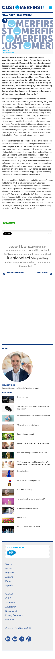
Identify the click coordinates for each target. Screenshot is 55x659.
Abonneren (10, 603)
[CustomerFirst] (23, 7)
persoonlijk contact (21, 246)
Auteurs (9, 577)
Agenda (9, 586)
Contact (9, 594)
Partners (9, 581)
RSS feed (9, 620)
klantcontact (34, 254)
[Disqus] (27, 310)
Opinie (8, 564)
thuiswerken (39, 246)
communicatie (43, 262)
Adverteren (10, 607)
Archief (8, 568)
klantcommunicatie (16, 250)
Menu (49, 7)
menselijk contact (38, 250)
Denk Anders (42, 272)
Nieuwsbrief (11, 611)
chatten (31, 262)
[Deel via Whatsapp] (27, 223)
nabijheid (46, 254)
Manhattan (39, 257)
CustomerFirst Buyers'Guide (18, 628)
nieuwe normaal (18, 254)
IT (34, 265)
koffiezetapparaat (16, 262)
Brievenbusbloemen (15, 272)
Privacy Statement (14, 615)
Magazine (10, 573)
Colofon (9, 598)
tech (7, 254)
